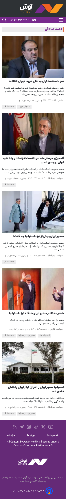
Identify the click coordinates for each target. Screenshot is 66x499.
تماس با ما (53, 435)
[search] (4, 20)
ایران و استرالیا (44, 335)
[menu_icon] (61, 20)
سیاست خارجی (56, 329)
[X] (43, 427)
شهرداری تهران (24, 106)
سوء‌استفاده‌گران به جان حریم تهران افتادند (36, 81)
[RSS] (15, 427)
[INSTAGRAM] (29, 427)
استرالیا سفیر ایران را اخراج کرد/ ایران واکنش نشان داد (36, 389)
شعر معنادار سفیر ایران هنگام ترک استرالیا (36, 314)
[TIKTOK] (36, 427)
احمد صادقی (9, 106)
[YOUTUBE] (50, 426)
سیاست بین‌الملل (55, 179)
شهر (60, 101)
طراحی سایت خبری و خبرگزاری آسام (28, 491)
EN (34, 20)
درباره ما (31, 435)
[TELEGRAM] (22, 427)
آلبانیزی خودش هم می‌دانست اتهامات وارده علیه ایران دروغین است (33, 161)
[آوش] (33, 8)
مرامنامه (11, 435)
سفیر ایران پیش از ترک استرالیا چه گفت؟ (38, 237)
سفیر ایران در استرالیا (27, 335)
